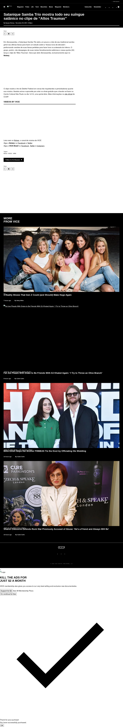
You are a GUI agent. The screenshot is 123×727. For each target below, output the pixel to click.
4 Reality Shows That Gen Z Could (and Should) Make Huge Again (38, 295)
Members (66, 7)
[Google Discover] (118, 7)
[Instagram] (108, 7)
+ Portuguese (115, 1)
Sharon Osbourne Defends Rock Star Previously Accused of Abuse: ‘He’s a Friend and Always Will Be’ (56, 529)
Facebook (21, 143)
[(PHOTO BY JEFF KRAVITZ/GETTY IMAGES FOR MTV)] (61, 337)
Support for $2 (6, 590)
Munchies (44, 7)
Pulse (27, 7)
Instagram (40, 146)
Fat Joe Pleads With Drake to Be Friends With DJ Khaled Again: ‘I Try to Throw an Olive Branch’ (53, 373)
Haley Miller (20, 300)
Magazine (20, 7)
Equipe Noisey (10, 23)
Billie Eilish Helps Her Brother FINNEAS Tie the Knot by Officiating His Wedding (45, 451)
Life (32, 7)
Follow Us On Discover (12, 160)
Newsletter (97, 7)
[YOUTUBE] (67, 553)
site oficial (68, 94)
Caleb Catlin (20, 378)
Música (5, 153)
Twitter (29, 143)
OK (2, 725)
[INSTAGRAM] (60, 553)
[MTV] (61, 259)
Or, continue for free (8, 594)
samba (14, 153)
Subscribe (88, 7)
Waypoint (58, 7)
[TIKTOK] (63, 553)
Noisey (16, 140)
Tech (37, 7)
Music (51, 7)
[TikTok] (111, 7)
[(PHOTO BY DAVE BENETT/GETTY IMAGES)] (61, 493)
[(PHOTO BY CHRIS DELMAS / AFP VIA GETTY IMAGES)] (61, 415)
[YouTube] (115, 7)
